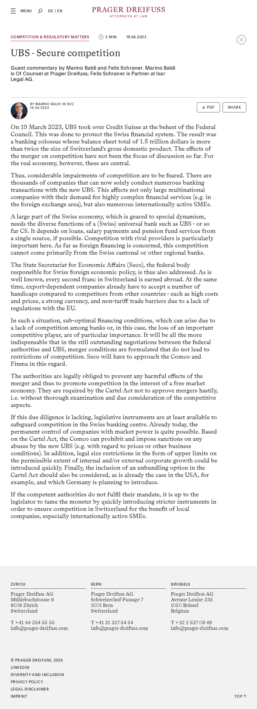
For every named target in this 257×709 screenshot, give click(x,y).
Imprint (19, 697)
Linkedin (20, 668)
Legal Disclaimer (30, 689)
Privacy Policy (27, 682)
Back (241, 40)
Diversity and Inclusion (37, 675)
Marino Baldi (48, 104)
